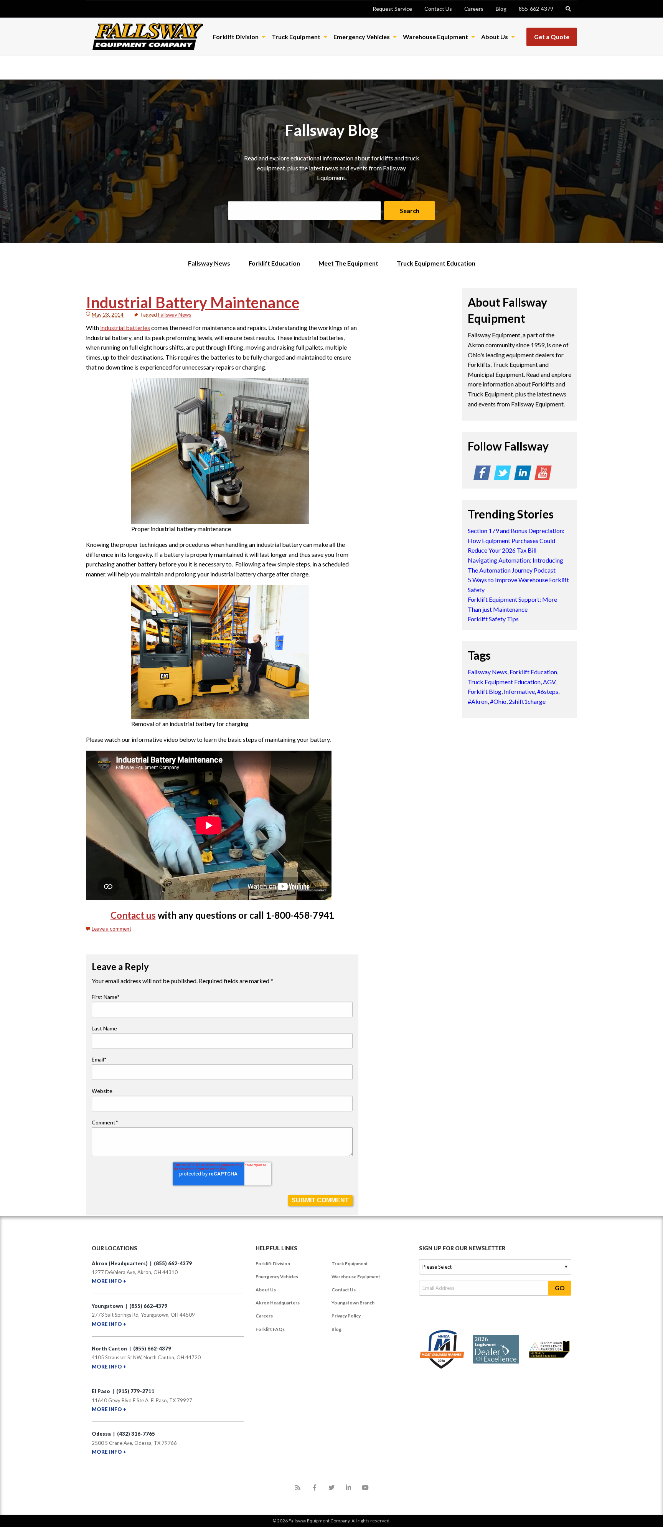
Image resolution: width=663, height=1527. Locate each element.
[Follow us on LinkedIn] (348, 1487)
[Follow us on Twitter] (331, 1487)
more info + (109, 1281)
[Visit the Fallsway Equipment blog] (297, 1487)
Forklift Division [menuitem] (273, 1263)
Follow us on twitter (502, 474)
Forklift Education (533, 671)
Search (409, 210)
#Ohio (498, 701)
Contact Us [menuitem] (344, 1290)
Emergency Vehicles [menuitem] (277, 1276)
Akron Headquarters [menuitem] (278, 1303)
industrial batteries (125, 327)
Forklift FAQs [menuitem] (270, 1329)
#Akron (478, 701)
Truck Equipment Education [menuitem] (436, 263)
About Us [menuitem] (266, 1290)
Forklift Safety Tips (493, 618)
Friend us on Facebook (482, 474)
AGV (549, 681)
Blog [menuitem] (336, 1329)
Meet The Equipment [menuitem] (348, 263)
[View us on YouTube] (365, 1487)
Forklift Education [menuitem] (274, 263)
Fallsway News (174, 315)
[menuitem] (392, 8)
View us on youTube (543, 474)
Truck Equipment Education (504, 681)
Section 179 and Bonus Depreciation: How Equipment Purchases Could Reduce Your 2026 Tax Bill (516, 540)
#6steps (547, 691)
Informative (519, 691)
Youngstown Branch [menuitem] (353, 1303)
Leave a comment (111, 929)
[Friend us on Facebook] (314, 1487)
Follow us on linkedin (522, 474)
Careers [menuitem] (264, 1316)
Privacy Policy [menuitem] (346, 1316)
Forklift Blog (484, 691)
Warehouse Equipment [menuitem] (356, 1276)
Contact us (133, 915)
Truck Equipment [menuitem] (350, 1263)
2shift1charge (527, 701)
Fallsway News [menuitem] (209, 263)
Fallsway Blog (331, 130)
